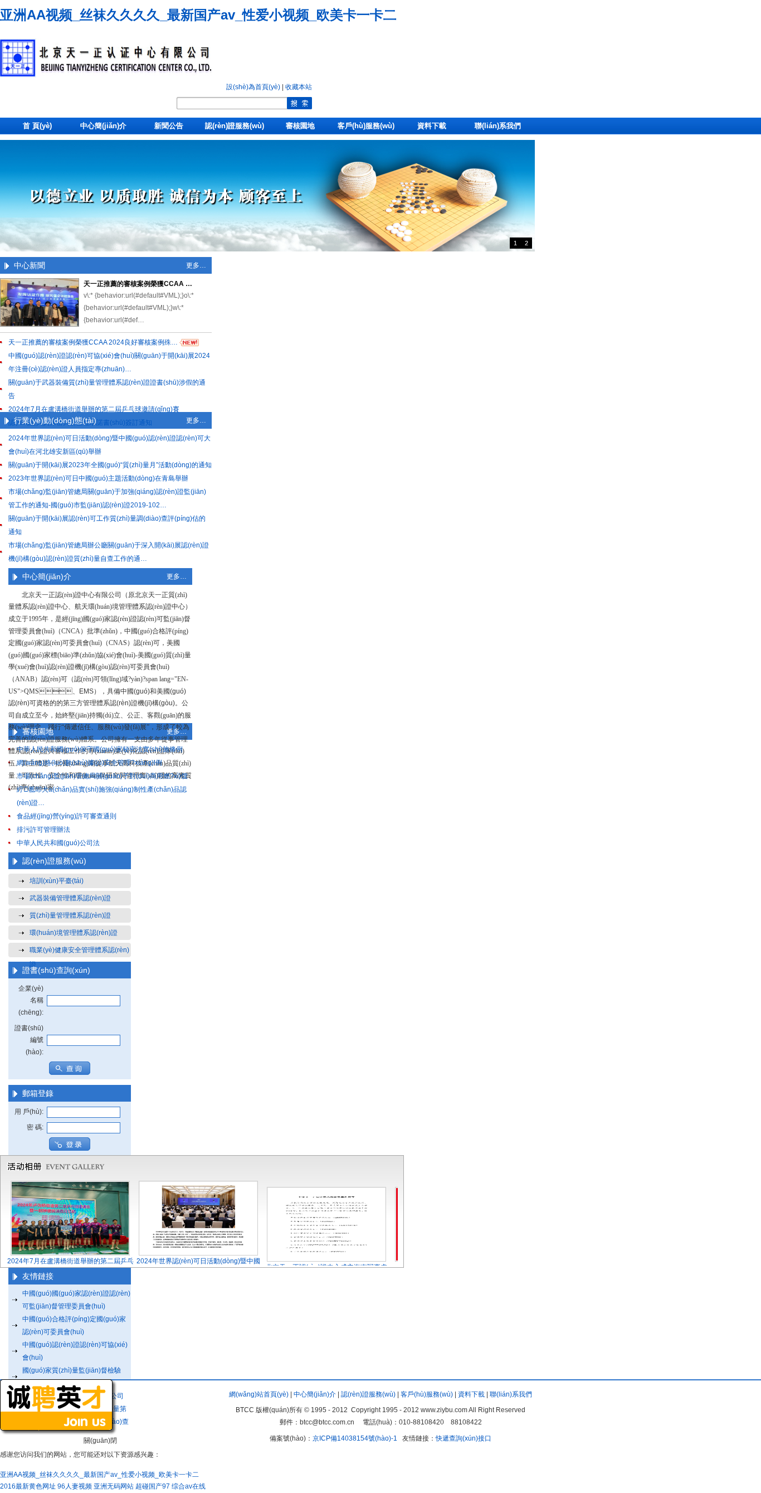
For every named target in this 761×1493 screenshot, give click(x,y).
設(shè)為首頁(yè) (253, 87)
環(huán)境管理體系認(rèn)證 (74, 933)
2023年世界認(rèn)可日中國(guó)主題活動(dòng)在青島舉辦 (98, 478)
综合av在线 (189, 1486)
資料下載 (431, 126)
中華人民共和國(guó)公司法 (58, 843)
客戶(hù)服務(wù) (366, 126)
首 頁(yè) (37, 126)
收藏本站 (298, 87)
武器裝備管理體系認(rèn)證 (70, 898)
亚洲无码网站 (114, 1486)
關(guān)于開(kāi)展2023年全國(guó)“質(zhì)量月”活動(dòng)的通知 (110, 465)
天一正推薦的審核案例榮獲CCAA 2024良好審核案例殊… (93, 342)
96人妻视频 (74, 1486)
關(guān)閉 (100, 1440)
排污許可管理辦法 (43, 829)
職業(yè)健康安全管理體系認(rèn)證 (79, 951)
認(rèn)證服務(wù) (234, 126)
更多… (196, 265)
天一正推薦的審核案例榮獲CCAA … (138, 284)
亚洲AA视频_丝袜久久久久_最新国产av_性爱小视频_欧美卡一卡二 (198, 14)
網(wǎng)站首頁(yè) (259, 1394)
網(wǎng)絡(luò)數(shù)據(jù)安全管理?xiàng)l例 (89, 763)
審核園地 (300, 126)
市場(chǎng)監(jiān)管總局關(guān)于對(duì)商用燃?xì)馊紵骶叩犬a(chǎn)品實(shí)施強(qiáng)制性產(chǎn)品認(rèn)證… (102, 789)
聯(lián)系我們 (498, 126)
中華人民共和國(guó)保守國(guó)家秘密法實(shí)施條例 (100, 749)
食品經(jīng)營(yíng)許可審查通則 (66, 816)
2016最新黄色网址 (28, 1486)
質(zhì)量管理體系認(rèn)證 (70, 915)
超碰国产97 (152, 1486)
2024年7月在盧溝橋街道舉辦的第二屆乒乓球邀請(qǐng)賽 (93, 409)
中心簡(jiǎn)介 (103, 126)
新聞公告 (168, 126)
